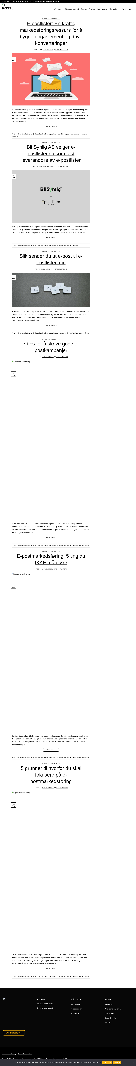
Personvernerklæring (9, 1054)
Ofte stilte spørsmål (72, 9)
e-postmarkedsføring (72, 134)
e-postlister (60, 134)
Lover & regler (102, 9)
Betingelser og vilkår (25, 1054)
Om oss (84, 9)
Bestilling (92, 9)
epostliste (83, 134)
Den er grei (107, 1062)
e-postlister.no (61, 49)
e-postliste (52, 134)
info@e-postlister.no (45, 1003)
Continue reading (51, 126)
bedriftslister (44, 134)
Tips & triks (113, 9)
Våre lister (57, 9)
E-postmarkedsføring (51, 19)
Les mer (117, 1062)
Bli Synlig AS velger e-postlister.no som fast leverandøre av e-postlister (51, 153)
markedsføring (84, 333)
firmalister (15, 136)
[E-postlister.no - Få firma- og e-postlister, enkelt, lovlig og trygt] (10, 9)
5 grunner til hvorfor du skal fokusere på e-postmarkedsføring (51, 774)
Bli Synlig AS (63, 1059)
